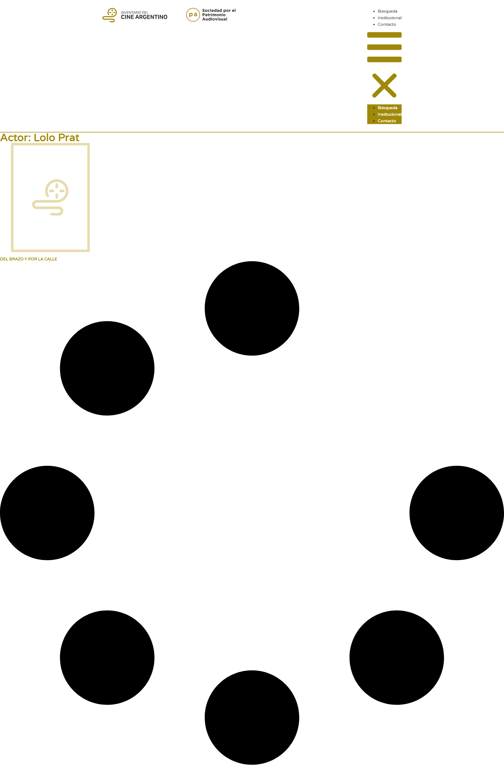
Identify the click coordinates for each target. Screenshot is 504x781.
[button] (384, 66)
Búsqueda (387, 11)
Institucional (390, 17)
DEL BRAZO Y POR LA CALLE (28, 259)
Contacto (387, 24)
